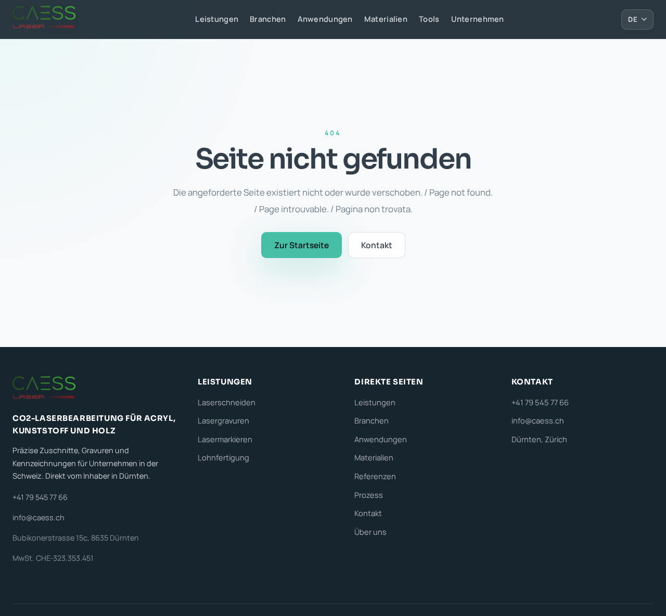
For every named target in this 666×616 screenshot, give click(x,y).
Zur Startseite (301, 245)
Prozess (368, 495)
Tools (429, 19)
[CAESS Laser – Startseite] (45, 19)
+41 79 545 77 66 (40, 497)
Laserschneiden (226, 402)
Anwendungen (325, 19)
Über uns (370, 532)
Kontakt (376, 245)
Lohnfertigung (223, 457)
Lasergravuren (223, 420)
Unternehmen (477, 19)
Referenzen (375, 476)
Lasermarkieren (225, 439)
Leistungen (216, 19)
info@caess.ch (38, 517)
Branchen (268, 19)
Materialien (385, 19)
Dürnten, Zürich (539, 439)
